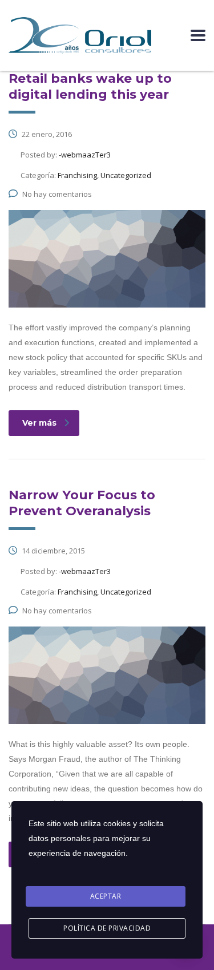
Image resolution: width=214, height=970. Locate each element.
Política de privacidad (107, 928)
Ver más (39, 423)
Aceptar (106, 896)
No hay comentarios (57, 194)
